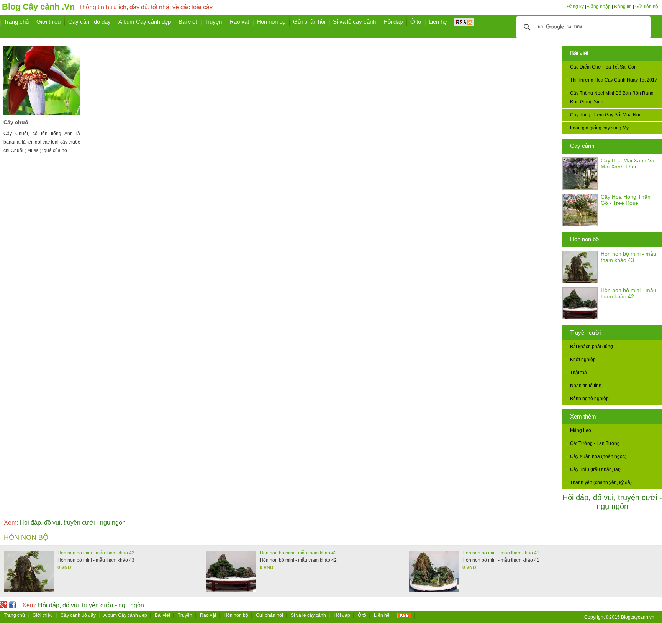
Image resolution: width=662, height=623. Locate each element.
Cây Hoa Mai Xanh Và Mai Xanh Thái (627, 163)
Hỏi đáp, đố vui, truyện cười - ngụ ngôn (612, 501)
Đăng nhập (599, 6)
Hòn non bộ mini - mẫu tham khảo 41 (500, 553)
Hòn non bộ (584, 239)
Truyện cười (585, 332)
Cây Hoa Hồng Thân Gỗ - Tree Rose (626, 200)
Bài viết (579, 53)
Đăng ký (575, 6)
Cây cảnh (582, 145)
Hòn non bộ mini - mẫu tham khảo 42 (628, 293)
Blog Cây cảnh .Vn (38, 6)
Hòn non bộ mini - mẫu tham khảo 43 (628, 257)
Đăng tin (623, 6)
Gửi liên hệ (646, 6)
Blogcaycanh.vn (637, 617)
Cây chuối (16, 122)
